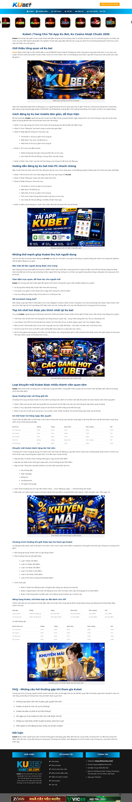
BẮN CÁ (80, 11)
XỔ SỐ (69, 11)
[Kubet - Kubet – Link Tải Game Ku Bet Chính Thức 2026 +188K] (22, 4)
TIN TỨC (102, 11)
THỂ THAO (57, 11)
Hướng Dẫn (43, 11)
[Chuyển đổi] (14, 702)
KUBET (31, 11)
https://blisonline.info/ (104, 761)
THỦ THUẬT (93, 11)
